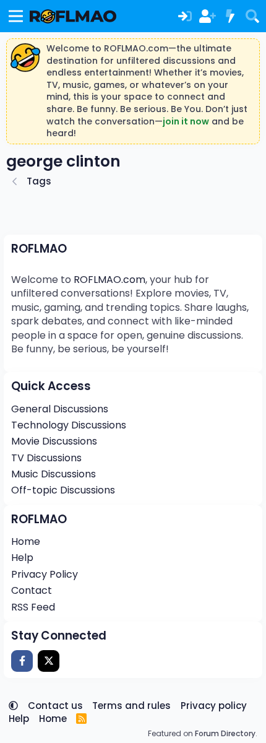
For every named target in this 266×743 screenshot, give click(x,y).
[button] (13, 705)
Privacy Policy (44, 574)
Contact (31, 590)
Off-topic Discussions (63, 490)
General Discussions (59, 409)
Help (22, 557)
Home (25, 541)
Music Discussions (53, 474)
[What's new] (229, 16)
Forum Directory (225, 733)
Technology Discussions (68, 425)
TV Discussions (46, 458)
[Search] (252, 16)
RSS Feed (33, 607)
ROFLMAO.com (109, 279)
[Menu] (15, 16)
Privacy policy (214, 705)
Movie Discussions (54, 441)
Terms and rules (131, 705)
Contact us (55, 705)
